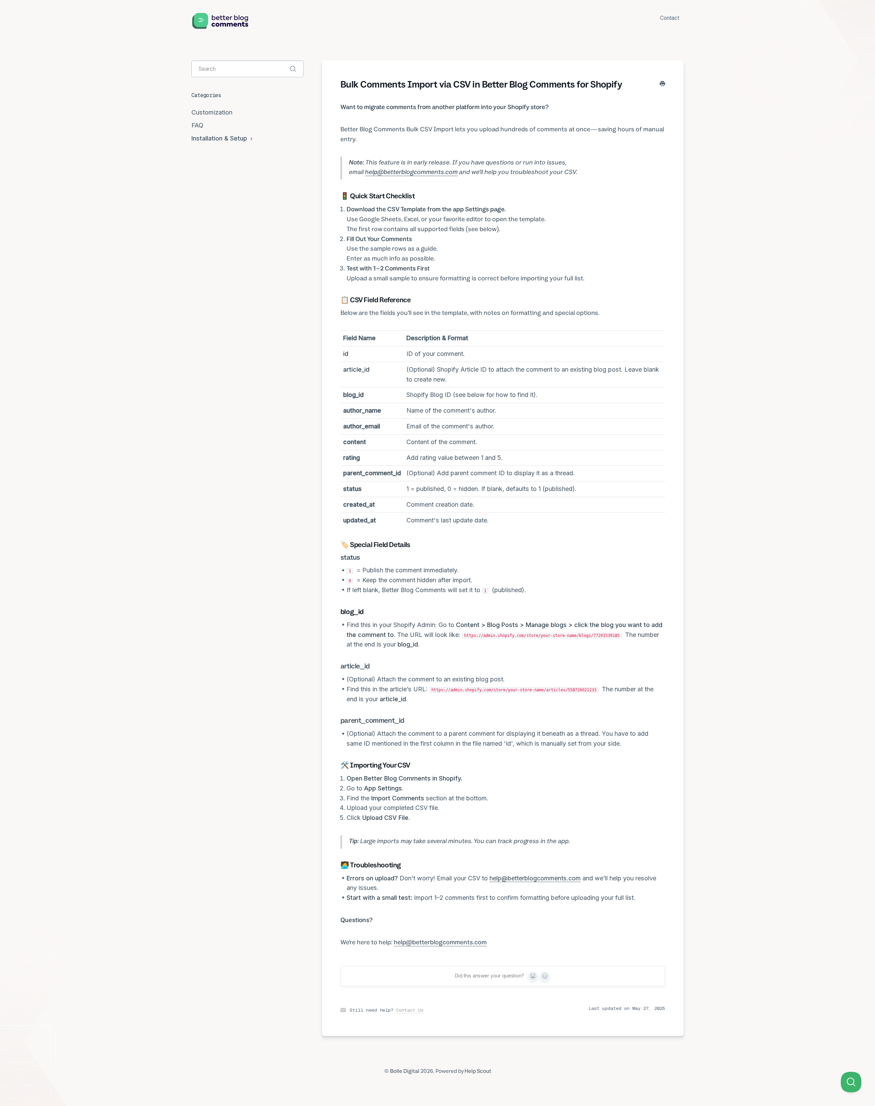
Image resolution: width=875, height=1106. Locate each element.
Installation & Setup (220, 138)
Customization (211, 112)
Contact (669, 18)
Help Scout (478, 1071)
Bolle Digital (404, 1071)
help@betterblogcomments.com (411, 172)
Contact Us (409, 1010)
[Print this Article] (662, 84)
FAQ (197, 125)
